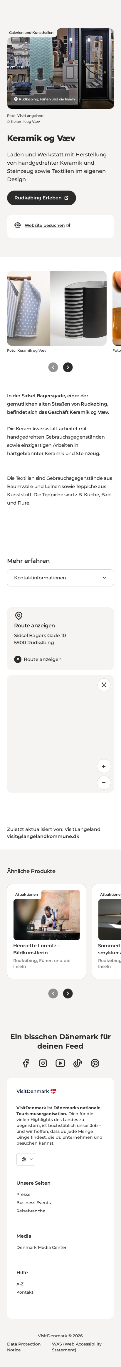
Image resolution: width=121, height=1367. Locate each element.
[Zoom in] (104, 766)
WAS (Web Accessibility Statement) (77, 1347)
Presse (23, 1194)
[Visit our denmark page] (26, 1063)
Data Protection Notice (24, 1347)
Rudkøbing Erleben (38, 198)
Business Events (33, 1202)
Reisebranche (31, 1211)
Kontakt (24, 1292)
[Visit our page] (43, 1063)
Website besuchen (45, 225)
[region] (60, 734)
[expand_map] (104, 684)
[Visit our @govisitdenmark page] (78, 1063)
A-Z (19, 1284)
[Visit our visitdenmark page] (60, 1063)
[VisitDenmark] (36, 1091)
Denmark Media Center (41, 1247)
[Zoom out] (104, 783)
